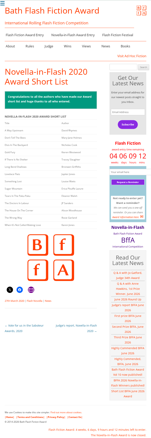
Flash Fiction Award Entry (25, 35)
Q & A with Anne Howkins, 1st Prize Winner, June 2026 (128, 289)
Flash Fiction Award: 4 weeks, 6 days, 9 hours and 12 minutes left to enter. (97, 430)
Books (125, 46)
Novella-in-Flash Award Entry (73, 35)
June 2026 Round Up (127, 299)
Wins (67, 46)
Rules (30, 46)
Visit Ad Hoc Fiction (131, 56)
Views (86, 46)
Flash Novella (34, 301)
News (105, 46)
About (10, 46)
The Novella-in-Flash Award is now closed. (118, 435)
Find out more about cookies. (66, 412)
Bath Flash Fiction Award (52, 10)
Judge (49, 46)
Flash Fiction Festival (117, 35)
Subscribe (128, 124)
